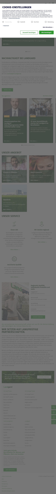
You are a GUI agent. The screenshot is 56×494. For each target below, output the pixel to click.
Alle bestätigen (46, 32)
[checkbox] (3, 22)
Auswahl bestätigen (29, 32)
